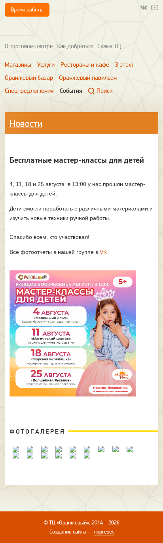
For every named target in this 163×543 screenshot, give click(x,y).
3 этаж (124, 65)
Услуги (46, 65)
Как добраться (75, 46)
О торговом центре (29, 46)
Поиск (105, 91)
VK (103, 252)
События (71, 91)
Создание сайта (67, 531)
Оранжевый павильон (88, 78)
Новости (25, 124)
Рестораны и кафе (85, 65)
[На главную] (38, 29)
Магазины (18, 65)
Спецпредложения (29, 91)
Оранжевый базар (29, 78)
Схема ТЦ (109, 46)
